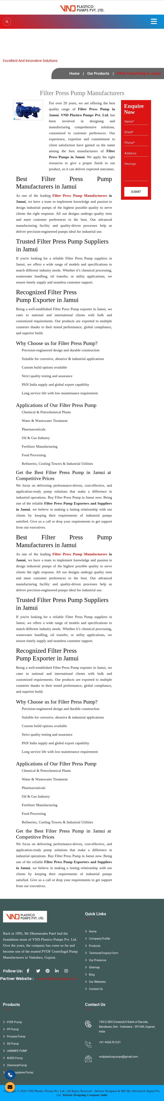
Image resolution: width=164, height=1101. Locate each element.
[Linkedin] (58, 972)
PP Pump (13, 1029)
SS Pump (13, 1043)
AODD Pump (15, 1058)
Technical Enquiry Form (103, 953)
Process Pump (16, 1036)
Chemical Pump (17, 1065)
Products (94, 945)
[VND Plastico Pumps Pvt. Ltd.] (82, 7)
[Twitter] (39, 972)
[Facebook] (30, 972)
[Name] (7, 22)
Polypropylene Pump (20, 1072)
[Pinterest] (49, 972)
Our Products (98, 73)
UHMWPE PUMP (17, 1050)
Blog (92, 974)
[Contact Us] (10, 1072)
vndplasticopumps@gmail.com (118, 1056)
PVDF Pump (14, 1022)
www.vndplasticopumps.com (57, 979)
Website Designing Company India (84, 1095)
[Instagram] (67, 972)
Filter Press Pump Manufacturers (79, 196)
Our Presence (97, 960)
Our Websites (97, 981)
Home (74, 73)
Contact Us (96, 989)
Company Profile (99, 938)
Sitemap (94, 967)
